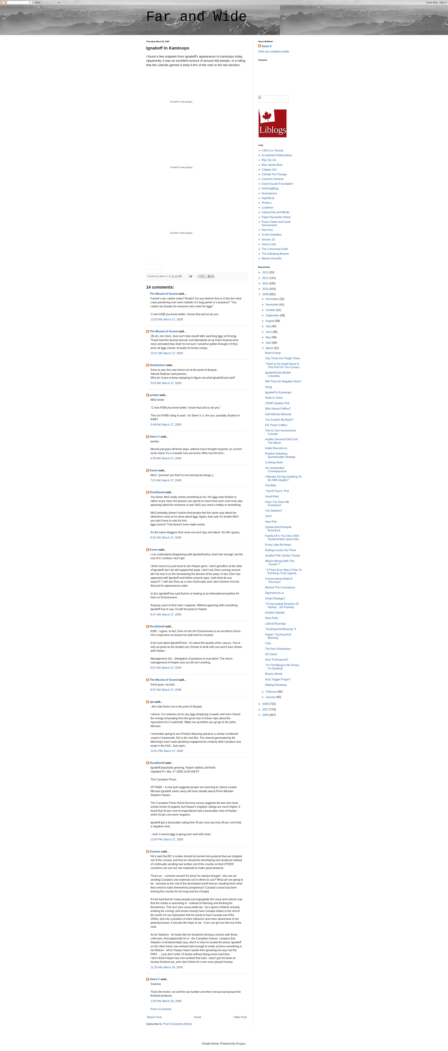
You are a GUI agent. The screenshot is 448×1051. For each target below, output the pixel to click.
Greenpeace (269, 193)
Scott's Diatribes (272, 234)
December (272, 299)
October (271, 310)
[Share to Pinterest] (212, 276)
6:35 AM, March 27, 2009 (165, 458)
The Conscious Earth (275, 248)
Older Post (240, 1017)
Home (197, 1017)
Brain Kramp (273, 352)
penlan (154, 395)
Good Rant (272, 496)
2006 (265, 714)
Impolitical (268, 198)
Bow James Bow (272, 164)
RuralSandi (157, 492)
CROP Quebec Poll (277, 403)
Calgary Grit (269, 169)
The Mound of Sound (164, 293)
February (272, 691)
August (270, 320)
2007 (265, 709)
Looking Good (274, 462)
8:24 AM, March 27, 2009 (165, 537)
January (271, 697)
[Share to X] (206, 276)
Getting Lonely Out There (280, 550)
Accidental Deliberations (277, 155)
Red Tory (267, 229)
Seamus (155, 851)
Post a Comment (160, 1009)
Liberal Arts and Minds (275, 212)
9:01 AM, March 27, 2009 (165, 667)
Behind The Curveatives (280, 587)
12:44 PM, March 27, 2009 (166, 839)
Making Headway (276, 684)
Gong (268, 386)
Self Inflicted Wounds (278, 414)
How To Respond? (276, 659)
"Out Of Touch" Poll (277, 491)
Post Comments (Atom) (177, 1023)
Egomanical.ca (274, 592)
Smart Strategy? (275, 598)
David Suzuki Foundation (277, 183)
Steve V (155, 436)
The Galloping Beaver (275, 253)
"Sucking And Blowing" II (280, 629)
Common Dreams (273, 179)
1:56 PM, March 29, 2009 (165, 1001)
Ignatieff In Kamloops (278, 392)
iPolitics (266, 202)
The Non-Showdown (278, 648)
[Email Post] (190, 276)
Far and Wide (196, 17)
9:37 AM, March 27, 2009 (165, 689)
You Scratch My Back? (279, 419)
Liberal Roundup (275, 623)
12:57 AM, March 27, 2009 (166, 353)
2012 (265, 278)
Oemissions (157, 365)
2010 (265, 288)
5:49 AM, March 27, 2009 (165, 424)
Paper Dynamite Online (276, 217)
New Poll (270, 521)
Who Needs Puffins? (278, 408)
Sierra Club (269, 244)
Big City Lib (269, 159)
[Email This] (199, 276)
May (269, 337)
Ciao (268, 643)
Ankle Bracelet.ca (276, 448)
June (269, 331)
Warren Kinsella (271, 258)
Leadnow (267, 207)
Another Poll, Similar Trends (282, 555)
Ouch (268, 516)
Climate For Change (274, 174)
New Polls (271, 618)
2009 (265, 294)
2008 (265, 703)
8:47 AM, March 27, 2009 (165, 614)
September (273, 315)
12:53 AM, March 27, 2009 (166, 319)
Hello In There (274, 397)
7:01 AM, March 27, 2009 (165, 480)
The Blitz (270, 485)
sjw (152, 701)
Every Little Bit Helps (278, 544)
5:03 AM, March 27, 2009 (165, 383)
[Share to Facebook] (209, 276)
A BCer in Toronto (273, 150)
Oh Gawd (271, 654)
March (270, 348)
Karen (154, 470)
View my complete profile (273, 51)
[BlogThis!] (202, 276)
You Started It (273, 510)
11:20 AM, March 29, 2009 (166, 967)
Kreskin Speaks (275, 612)
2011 (265, 283)
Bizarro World (273, 673)
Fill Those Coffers (276, 425)
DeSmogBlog (270, 188)
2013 (265, 272)
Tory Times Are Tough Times (282, 358)
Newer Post (154, 1017)
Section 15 (268, 239)
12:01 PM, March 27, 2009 (166, 750)
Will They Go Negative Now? (283, 381)
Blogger (241, 1043)
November (272, 304)
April (269, 342)
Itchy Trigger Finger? (278, 679)
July (268, 326)
